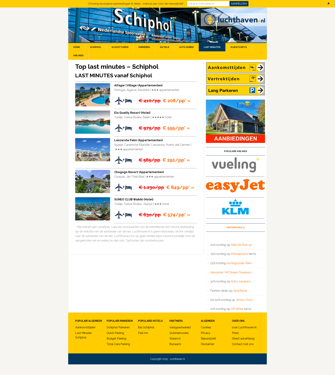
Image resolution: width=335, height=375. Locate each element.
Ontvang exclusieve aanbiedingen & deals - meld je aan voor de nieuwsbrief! (135, 3)
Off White (237, 309)
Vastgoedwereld (180, 327)
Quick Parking (115, 333)
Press (235, 333)
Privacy (205, 333)
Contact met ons (243, 344)
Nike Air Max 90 (242, 245)
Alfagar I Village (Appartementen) (138, 85)
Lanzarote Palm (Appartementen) (138, 140)
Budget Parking (116, 338)
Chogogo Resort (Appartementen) (139, 172)
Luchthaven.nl (167, 25)
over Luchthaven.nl (244, 327)
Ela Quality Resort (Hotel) (132, 112)
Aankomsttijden (85, 327)
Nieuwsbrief (208, 338)
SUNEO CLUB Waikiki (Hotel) (133, 199)
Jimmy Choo (244, 300)
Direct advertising (243, 338)
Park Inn (143, 333)
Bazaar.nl (175, 344)
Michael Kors (239, 254)
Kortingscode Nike (238, 263)
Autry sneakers (241, 281)
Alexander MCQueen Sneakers (231, 272)
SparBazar (240, 290)
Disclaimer (207, 344)
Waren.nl (175, 338)
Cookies (206, 327)
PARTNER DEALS (235, 227)
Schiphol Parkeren (118, 327)
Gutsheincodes (179, 333)
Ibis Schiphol (146, 327)
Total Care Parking (118, 344)
